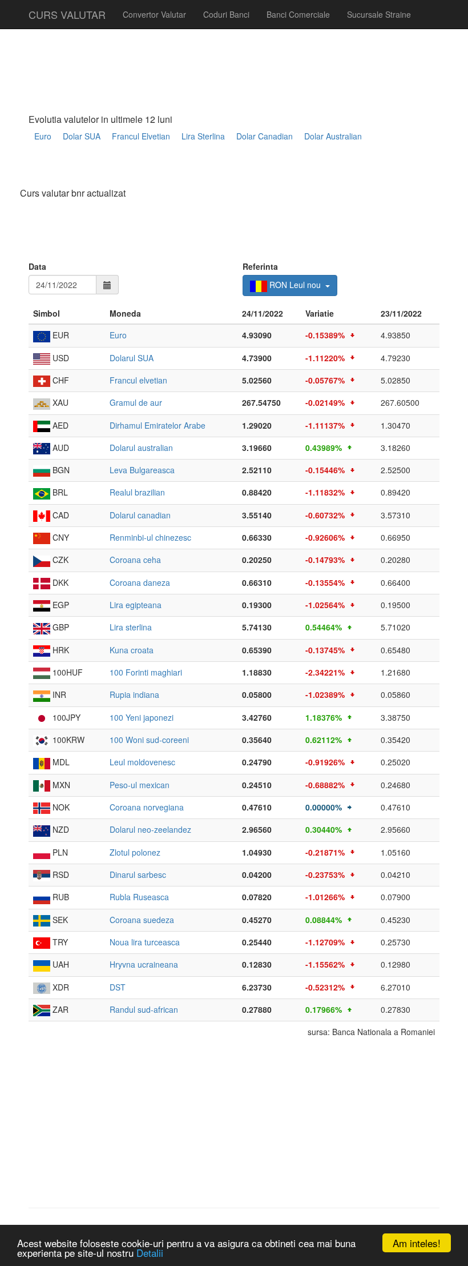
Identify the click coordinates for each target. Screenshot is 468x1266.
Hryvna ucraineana (144, 964)
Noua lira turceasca (145, 942)
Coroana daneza (140, 582)
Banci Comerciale (298, 14)
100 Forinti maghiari (146, 672)
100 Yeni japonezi (142, 717)
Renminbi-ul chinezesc (150, 537)
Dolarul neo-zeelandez (150, 829)
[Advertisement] (236, 169)
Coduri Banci (226, 14)
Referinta (260, 266)
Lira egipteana (136, 604)
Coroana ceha (135, 559)
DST (118, 987)
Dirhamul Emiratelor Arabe (157, 425)
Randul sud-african (144, 1009)
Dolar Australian (333, 136)
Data (37, 266)
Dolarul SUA (132, 358)
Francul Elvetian (141, 136)
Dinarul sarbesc (138, 874)
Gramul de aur (136, 402)
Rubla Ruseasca (139, 896)
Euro (42, 136)
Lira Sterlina (203, 136)
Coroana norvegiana (147, 807)
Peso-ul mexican (140, 784)
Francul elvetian (138, 380)
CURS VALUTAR (67, 14)
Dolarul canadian (140, 515)
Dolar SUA (81, 136)
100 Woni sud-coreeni (149, 739)
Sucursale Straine (379, 14)
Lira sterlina (131, 627)
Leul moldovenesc (142, 762)
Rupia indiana (134, 694)
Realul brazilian (137, 492)
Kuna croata (132, 650)
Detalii (149, 1252)
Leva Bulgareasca (142, 470)
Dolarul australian (141, 447)
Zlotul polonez (135, 852)
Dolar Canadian (264, 136)
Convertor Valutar (154, 14)
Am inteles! (417, 1243)
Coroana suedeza (142, 919)
